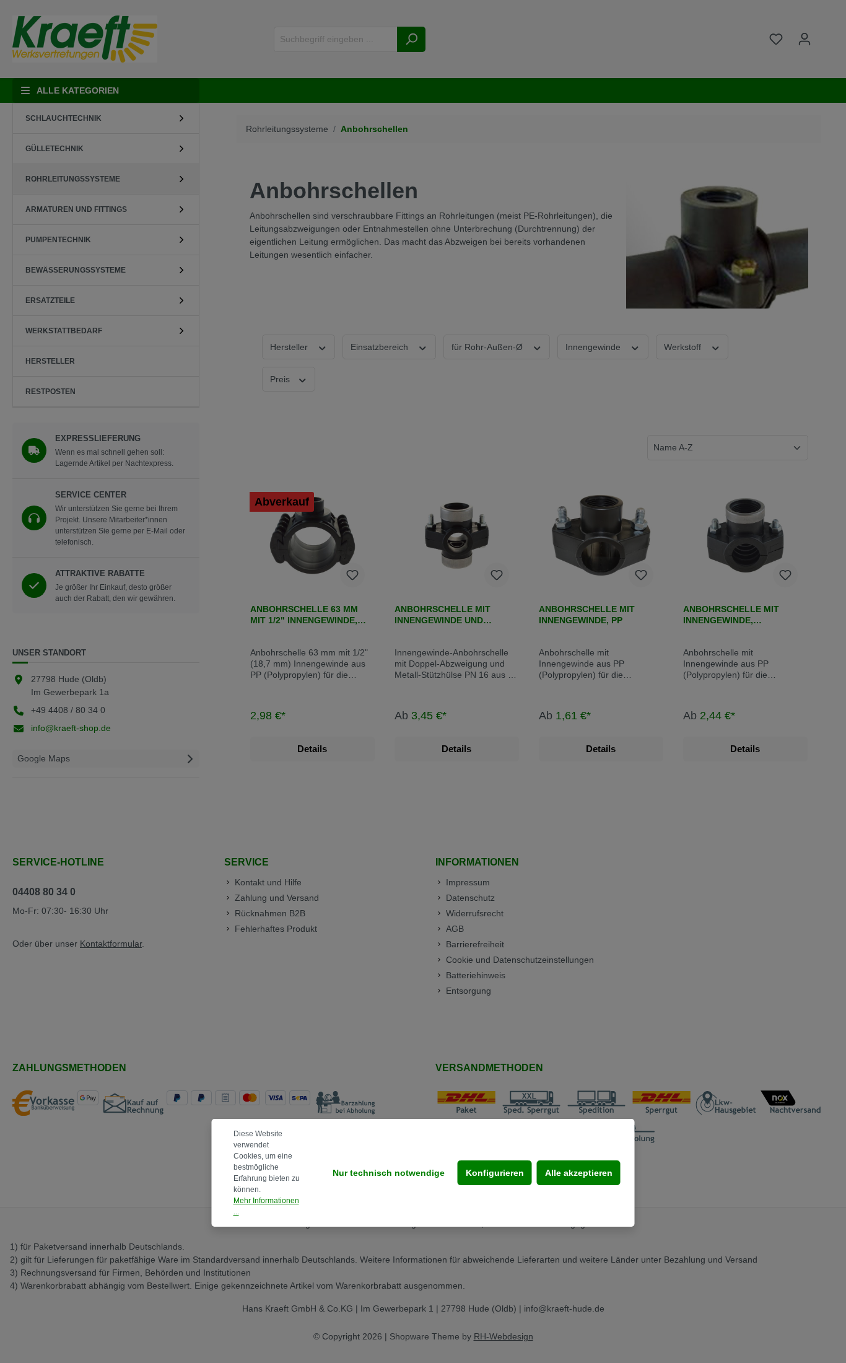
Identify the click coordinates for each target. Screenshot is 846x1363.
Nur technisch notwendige (389, 1173)
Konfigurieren (495, 1173)
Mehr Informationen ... (266, 1206)
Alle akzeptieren (579, 1173)
